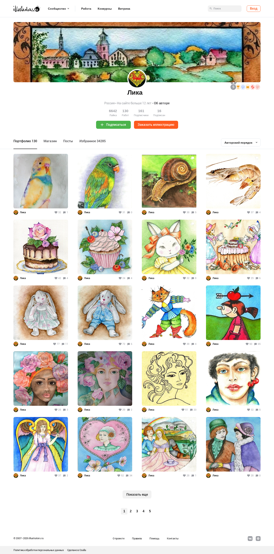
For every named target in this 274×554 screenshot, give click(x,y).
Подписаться (116, 125)
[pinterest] (258, 538)
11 (66, 343)
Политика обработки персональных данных (38, 550)
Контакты (173, 538)
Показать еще (137, 494)
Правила (137, 538)
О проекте (118, 538)
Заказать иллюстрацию (156, 125)
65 (259, 343)
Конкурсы (105, 8)
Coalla (82, 550)
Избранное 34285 (92, 141)
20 (195, 409)
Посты (68, 141)
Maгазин (50, 141)
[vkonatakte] (250, 538)
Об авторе (162, 103)
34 (130, 475)
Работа (86, 8)
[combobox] (241, 142)
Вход (253, 8)
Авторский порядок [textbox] (238, 142)
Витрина (124, 8)
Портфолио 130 (25, 141)
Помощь (154, 538)
